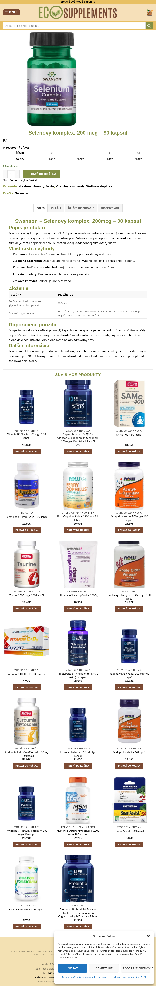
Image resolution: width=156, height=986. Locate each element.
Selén (50, 186)
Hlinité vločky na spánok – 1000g (77, 595)
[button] (148, 936)
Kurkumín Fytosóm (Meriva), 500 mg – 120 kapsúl (26, 753)
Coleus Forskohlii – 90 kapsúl (26, 909)
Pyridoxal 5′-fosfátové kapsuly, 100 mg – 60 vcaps (26, 832)
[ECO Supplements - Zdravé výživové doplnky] (78, 12)
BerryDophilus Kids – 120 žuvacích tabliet (78, 518)
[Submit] (149, 25)
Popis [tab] (41, 208)
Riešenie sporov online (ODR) (48, 977)
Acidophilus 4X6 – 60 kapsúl (129, 752)
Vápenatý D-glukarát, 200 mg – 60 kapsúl (129, 675)
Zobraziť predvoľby (136, 968)
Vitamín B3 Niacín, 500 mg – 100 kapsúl (26, 436)
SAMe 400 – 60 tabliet (129, 434)
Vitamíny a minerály (70, 186)
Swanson (21, 193)
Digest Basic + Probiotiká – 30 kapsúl (26, 516)
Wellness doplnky (99, 186)
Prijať (72, 968)
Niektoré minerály (31, 186)
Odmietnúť (104, 968)
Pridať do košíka (41, 174)
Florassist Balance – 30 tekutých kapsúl (78, 753)
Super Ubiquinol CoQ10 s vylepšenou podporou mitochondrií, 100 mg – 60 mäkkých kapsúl (78, 437)
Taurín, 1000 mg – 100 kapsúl (26, 595)
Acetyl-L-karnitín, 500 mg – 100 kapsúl (129, 518)
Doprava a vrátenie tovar (24, 951)
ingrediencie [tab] (110, 208)
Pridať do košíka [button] (26, 451)
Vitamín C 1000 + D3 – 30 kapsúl (26, 674)
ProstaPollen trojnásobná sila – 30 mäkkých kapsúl (78, 675)
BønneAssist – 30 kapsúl (129, 831)
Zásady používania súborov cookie (79, 977)
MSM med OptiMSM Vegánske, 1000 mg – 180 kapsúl (78, 832)
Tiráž (143, 977)
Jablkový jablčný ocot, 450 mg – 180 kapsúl (129, 596)
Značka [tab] (56, 208)
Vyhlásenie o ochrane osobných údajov (119, 977)
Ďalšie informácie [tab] (81, 208)
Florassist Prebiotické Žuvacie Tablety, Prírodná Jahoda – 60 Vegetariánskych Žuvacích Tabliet (78, 913)
